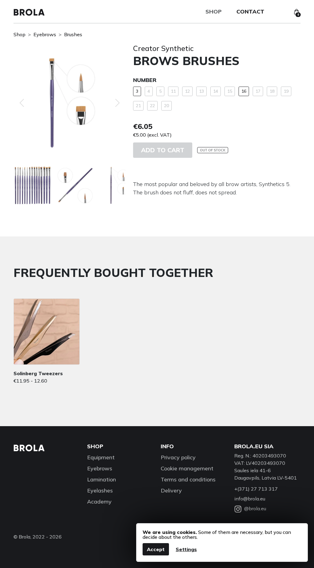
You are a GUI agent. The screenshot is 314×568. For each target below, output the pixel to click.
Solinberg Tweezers (38, 373)
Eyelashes (100, 490)
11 (173, 91)
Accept (156, 549)
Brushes (73, 34)
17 (257, 91)
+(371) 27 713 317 (256, 489)
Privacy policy (178, 457)
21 (138, 105)
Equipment (101, 457)
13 (201, 91)
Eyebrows (44, 34)
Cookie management (187, 468)
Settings (186, 549)
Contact (250, 11)
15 (229, 91)
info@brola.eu (249, 499)
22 (152, 105)
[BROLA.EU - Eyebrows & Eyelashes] (29, 12)
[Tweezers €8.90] (46, 331)
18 (272, 91)
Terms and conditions (188, 479)
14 (215, 91)
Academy (99, 501)
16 (243, 91)
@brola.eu (255, 508)
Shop (213, 11)
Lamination (101, 479)
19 (286, 91)
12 (187, 91)
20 (166, 105)
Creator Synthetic (163, 48)
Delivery (171, 490)
